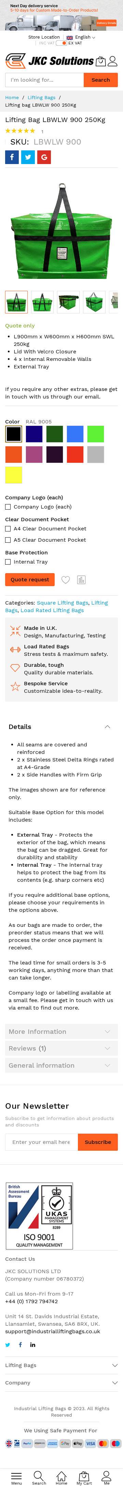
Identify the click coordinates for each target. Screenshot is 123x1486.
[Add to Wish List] (66, 580)
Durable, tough (44, 665)
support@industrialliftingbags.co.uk (52, 1331)
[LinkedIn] (32, 1345)
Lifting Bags (41, 97)
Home (12, 97)
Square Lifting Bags (62, 602)
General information (41, 1065)
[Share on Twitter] (28, 157)
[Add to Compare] (81, 580)
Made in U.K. (40, 628)
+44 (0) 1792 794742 (31, 1301)
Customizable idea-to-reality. (63, 691)
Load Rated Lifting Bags (52, 610)
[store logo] (49, 61)
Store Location (44, 37)
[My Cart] (101, 61)
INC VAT (47, 43)
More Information (37, 1031)
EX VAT (75, 43)
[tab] (61, 726)
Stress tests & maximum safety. (66, 654)
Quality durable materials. (58, 672)
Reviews (26, 1048)
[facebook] (20, 1345)
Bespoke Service (46, 683)
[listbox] (61, 456)
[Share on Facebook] (12, 157)
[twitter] (7, 1345)
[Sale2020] (61, 15)
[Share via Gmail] (44, 157)
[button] (42, 302)
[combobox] (44, 80)
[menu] (16, 1476)
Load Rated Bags (46, 646)
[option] (13, 434)
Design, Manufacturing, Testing (65, 635)
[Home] (61, 1472)
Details (20, 726)
